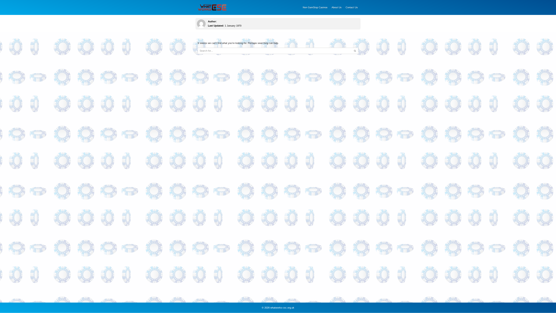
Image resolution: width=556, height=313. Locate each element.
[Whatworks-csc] (212, 7)
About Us (337, 7)
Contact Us (352, 7)
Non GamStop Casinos (315, 7)
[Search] (355, 51)
